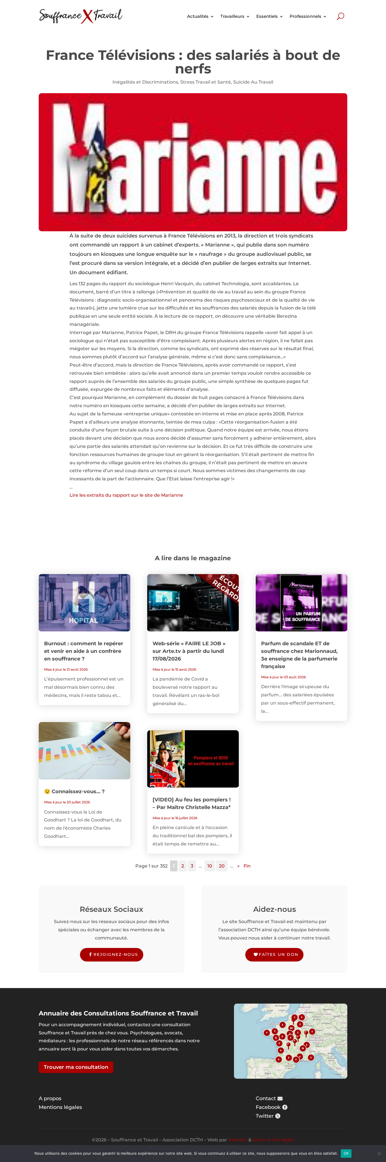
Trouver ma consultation (76, 1067)
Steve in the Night (273, 1140)
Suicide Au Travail (253, 82)
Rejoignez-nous (116, 954)
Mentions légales (60, 1107)
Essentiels (267, 16)
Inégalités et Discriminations (145, 82)
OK (346, 1153)
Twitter (265, 1116)
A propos (50, 1098)
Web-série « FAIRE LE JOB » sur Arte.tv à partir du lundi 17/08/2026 (189, 651)
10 (209, 866)
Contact (266, 1098)
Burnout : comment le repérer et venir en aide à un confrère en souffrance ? (83, 651)
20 (222, 866)
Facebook (268, 1107)
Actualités (198, 16)
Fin (247, 866)
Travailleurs (232, 16)
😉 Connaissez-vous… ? (74, 791)
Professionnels (305, 16)
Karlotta (237, 1140)
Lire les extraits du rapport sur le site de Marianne (126, 495)
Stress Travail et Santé (205, 82)
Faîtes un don (278, 954)
